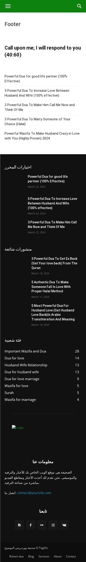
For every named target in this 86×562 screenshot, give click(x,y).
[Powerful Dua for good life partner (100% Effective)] (16, 183)
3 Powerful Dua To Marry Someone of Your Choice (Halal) (37, 121)
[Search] (79, 6)
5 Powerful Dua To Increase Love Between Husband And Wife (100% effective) (37, 93)
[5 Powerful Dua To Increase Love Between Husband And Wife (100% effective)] (16, 205)
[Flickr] (41, 525)
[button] (7, 6)
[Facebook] (30, 525)
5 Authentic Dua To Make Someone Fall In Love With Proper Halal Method (51, 286)
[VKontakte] (64, 525)
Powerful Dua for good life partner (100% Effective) (36, 78)
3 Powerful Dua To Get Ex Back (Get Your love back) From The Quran (54, 263)
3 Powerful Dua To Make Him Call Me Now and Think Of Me (40, 107)
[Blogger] (19, 525)
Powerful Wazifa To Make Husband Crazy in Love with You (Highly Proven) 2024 (42, 135)
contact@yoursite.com (34, 493)
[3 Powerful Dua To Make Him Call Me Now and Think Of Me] (16, 228)
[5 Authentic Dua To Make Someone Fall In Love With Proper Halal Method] (16, 288)
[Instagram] (53, 525)
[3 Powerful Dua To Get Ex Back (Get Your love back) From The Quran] (16, 265)
